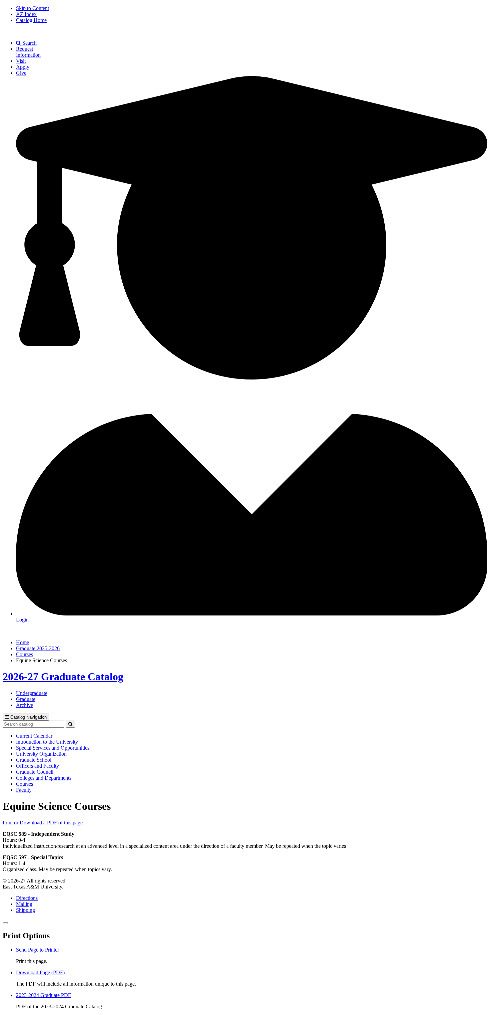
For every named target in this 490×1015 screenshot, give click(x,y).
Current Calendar (34, 736)
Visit (21, 61)
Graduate (25, 699)
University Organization (41, 754)
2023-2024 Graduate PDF (43, 995)
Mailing (24, 904)
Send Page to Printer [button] (37, 950)
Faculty (24, 790)
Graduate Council (34, 772)
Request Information (28, 52)
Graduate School (33, 760)
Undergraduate (31, 693)
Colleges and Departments (43, 778)
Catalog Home (31, 20)
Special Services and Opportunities (52, 748)
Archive (24, 705)
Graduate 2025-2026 (38, 648)
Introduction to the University (47, 742)
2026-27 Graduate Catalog (63, 677)
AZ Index (26, 14)
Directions (27, 898)
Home (22, 642)
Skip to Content (32, 8)
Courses (24, 654)
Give (21, 73)
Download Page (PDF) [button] (40, 972)
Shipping (25, 910)
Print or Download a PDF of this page (43, 822)
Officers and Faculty (37, 766)
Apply (22, 67)
